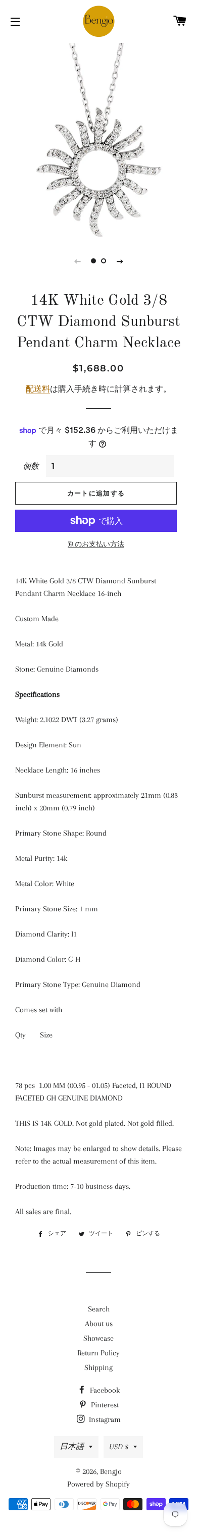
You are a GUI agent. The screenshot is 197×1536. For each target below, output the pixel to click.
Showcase (98, 1338)
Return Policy (98, 1352)
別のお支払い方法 (96, 544)
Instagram (104, 1419)
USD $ (118, 1446)
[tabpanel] (98, 138)
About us (99, 1323)
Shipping (98, 1367)
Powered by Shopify (98, 1484)
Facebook (104, 1390)
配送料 (38, 389)
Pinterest (104, 1404)
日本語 (72, 1446)
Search (99, 1308)
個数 (31, 466)
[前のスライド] (77, 261)
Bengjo (111, 1471)
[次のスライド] (120, 261)
